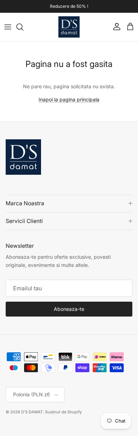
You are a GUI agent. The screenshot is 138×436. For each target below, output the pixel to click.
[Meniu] (8, 27)
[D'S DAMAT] (69, 27)
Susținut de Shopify (63, 411)
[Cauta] (23, 27)
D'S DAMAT (32, 411)
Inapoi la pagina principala (69, 99)
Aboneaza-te (69, 309)
